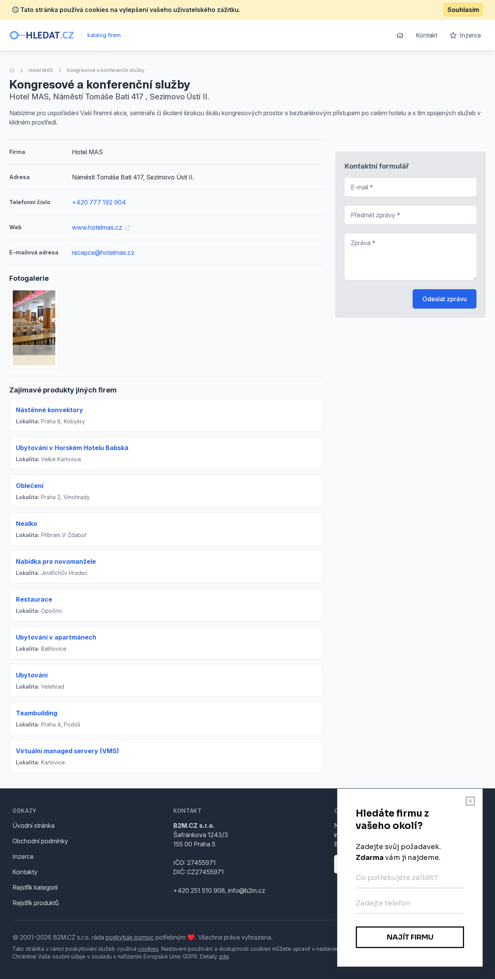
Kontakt (426, 35)
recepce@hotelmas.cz (103, 252)
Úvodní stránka (33, 825)
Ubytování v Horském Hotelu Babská (72, 448)
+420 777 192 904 (99, 202)
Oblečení (29, 486)
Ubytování (32, 675)
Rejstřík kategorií (35, 887)
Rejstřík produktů (35, 903)
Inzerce (469, 35)
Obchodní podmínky (40, 841)
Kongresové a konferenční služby (106, 70)
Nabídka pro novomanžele (56, 561)
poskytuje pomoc (130, 937)
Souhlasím (463, 10)
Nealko (26, 523)
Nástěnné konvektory (49, 410)
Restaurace (34, 599)
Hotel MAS (41, 70)
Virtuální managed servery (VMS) (67, 751)
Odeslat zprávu (444, 299)
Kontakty (25, 872)
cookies (148, 948)
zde (224, 956)
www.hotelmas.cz (98, 227)
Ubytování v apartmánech (56, 637)
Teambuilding (36, 713)
